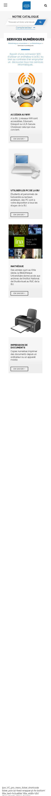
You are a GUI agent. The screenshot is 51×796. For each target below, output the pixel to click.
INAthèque (17, 266)
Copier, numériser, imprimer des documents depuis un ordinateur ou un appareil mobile (24, 355)
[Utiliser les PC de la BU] (25, 167)
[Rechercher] (40, 22)
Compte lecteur (24, 27)
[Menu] (5, 5)
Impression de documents (19, 346)
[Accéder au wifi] (25, 91)
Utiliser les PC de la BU (25, 190)
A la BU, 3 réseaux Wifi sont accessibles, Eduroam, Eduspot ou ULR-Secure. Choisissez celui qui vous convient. (24, 124)
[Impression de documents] (25, 321)
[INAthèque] (25, 242)
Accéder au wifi (20, 114)
